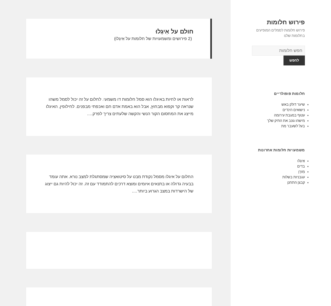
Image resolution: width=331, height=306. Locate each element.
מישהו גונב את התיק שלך (286, 121)
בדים (301, 166)
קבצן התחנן (296, 182)
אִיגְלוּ (301, 161)
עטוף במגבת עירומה (289, 115)
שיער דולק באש (293, 104)
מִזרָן (301, 172)
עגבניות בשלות (293, 177)
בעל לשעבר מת (293, 126)
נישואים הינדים (294, 110)
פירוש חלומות (286, 22)
